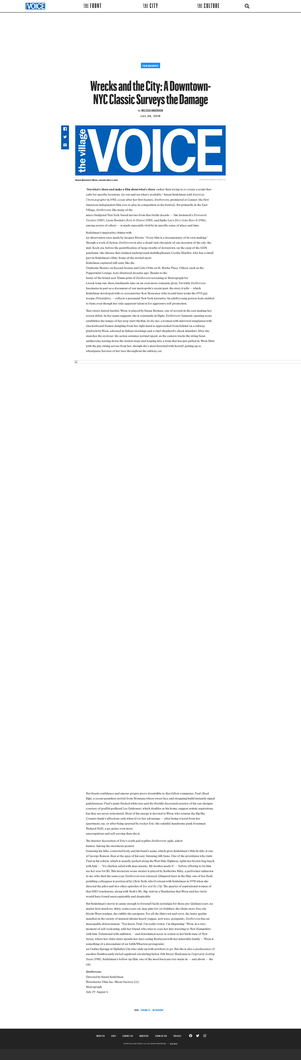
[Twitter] (198, 1036)
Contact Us (127, 1035)
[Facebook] (190, 1036)
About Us (100, 1035)
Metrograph (158, 1009)
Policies (177, 1035)
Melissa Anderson (152, 110)
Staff (113, 1035)
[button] (247, 6)
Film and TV (145, 1009)
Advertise (144, 1035)
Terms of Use (161, 1035)
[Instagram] (205, 1036)
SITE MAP (173, 1043)
